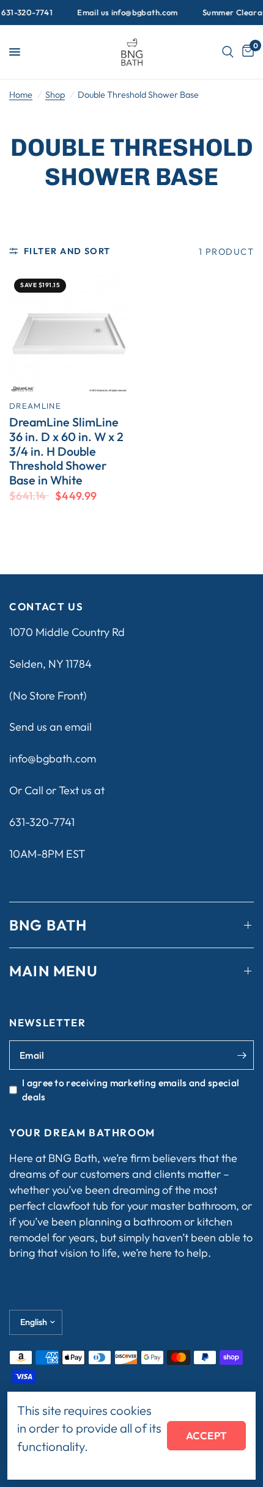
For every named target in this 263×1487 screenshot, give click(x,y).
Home (20, 94)
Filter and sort (67, 251)
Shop (55, 94)
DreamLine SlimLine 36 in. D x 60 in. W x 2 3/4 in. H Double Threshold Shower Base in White (66, 451)
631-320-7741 (42, 822)
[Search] (228, 52)
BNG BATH (48, 925)
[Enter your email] (241, 1055)
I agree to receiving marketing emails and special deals (130, 1089)
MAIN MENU (53, 971)
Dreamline (35, 406)
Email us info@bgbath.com (120, 12)
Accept (206, 1435)
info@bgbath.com (52, 758)
